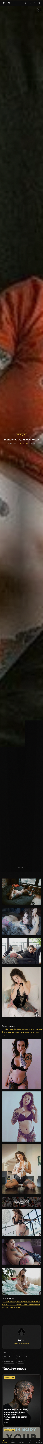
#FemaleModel (9, 1362)
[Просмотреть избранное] (30, 3)
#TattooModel (8, 1357)
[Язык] (39, 3)
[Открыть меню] (4, 3)
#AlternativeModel (23, 1357)
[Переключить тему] (35, 3)
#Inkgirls (20, 1362)
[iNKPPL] (8, 2)
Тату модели (21, 435)
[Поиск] (25, 3)
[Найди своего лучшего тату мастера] (21, 1202)
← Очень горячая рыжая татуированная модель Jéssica (21, 1302)
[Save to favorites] (39, 10)
